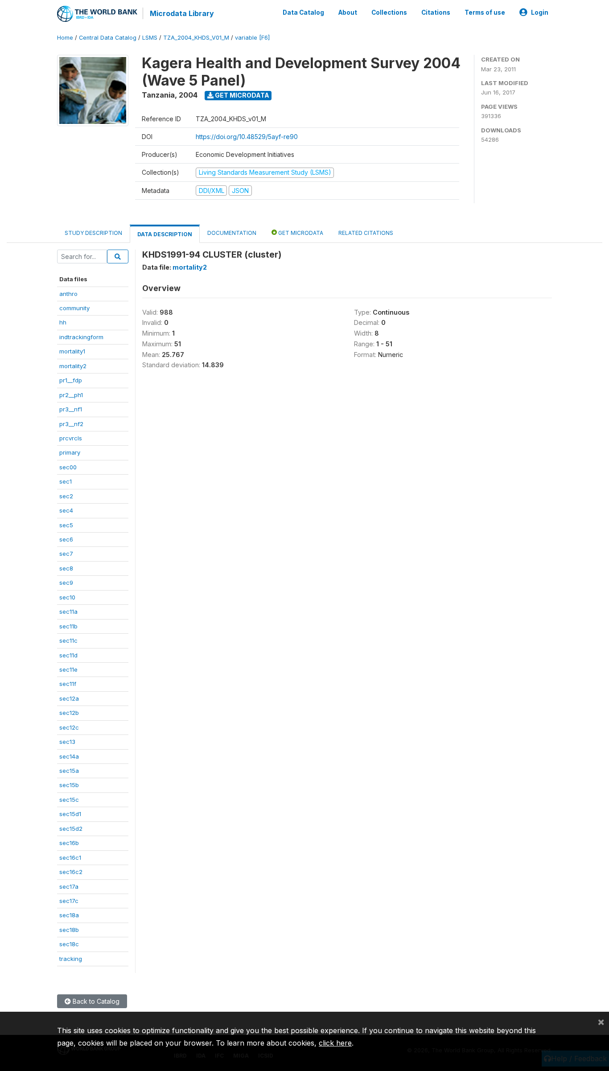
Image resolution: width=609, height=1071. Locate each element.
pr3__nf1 (70, 409)
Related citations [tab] (365, 233)
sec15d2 (70, 828)
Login (539, 12)
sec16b (69, 842)
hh (62, 322)
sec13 (67, 741)
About (347, 12)
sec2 (66, 496)
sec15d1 (70, 813)
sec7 (66, 553)
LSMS (149, 37)
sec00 (68, 467)
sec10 (67, 597)
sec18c (69, 944)
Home (65, 37)
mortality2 (72, 365)
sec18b (69, 929)
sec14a (69, 756)
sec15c (69, 799)
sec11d (68, 655)
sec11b (68, 626)
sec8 (66, 568)
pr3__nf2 (71, 423)
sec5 (66, 525)
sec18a (69, 915)
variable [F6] (252, 37)
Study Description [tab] (93, 233)
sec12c (69, 727)
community (74, 308)
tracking (70, 958)
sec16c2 (70, 871)
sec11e (68, 669)
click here (335, 1042)
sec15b (69, 784)
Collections (389, 12)
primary (69, 452)
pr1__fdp (70, 380)
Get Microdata (241, 95)
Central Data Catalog (107, 37)
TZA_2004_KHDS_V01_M (196, 37)
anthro (68, 293)
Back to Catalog (95, 1001)
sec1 (65, 481)
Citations (435, 12)
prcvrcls (70, 438)
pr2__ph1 (71, 394)
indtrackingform (81, 337)
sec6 (66, 539)
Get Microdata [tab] (300, 233)
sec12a (69, 698)
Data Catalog (303, 12)
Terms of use (485, 12)
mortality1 (72, 351)
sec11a (68, 611)
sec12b (69, 712)
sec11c (68, 640)
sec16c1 (70, 857)
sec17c (68, 900)
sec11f (67, 683)
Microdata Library (182, 13)
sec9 (66, 582)
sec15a (69, 770)
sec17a (68, 886)
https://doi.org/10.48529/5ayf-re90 (247, 136)
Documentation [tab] (231, 233)
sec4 (66, 510)
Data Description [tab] (164, 234)
